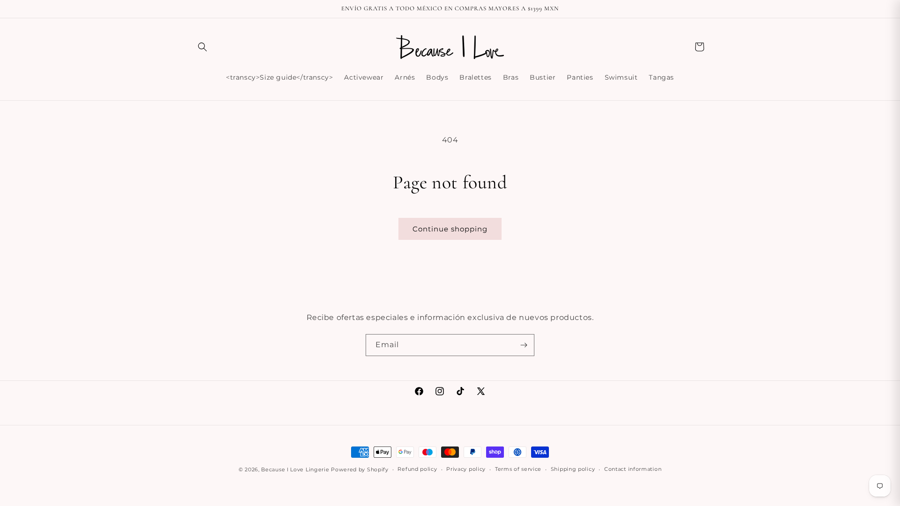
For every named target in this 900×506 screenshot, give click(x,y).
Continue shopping (450, 228)
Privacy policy (466, 469)
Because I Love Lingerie (295, 469)
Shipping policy (573, 469)
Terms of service (518, 469)
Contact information (632, 469)
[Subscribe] (523, 345)
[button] (202, 47)
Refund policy (417, 469)
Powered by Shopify (360, 469)
